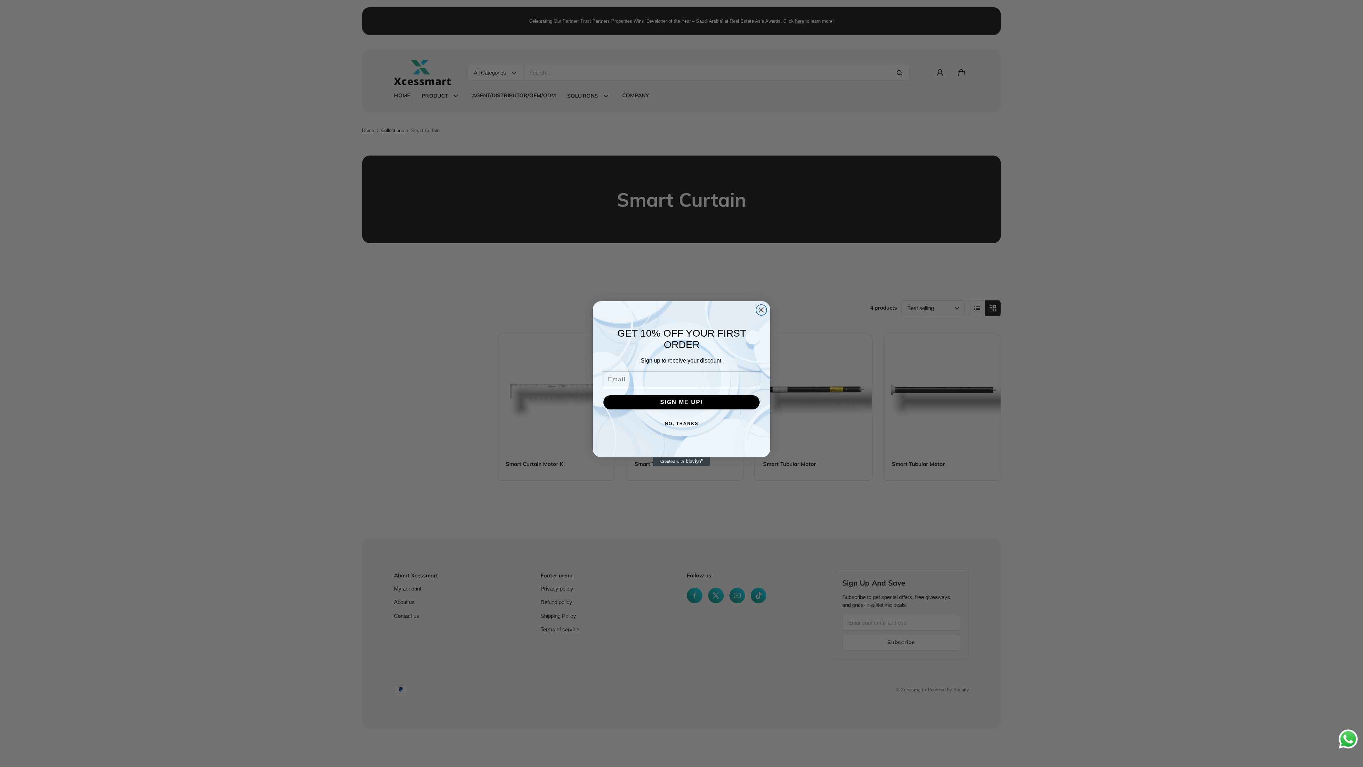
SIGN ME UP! (681, 402)
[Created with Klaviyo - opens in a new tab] (681, 461)
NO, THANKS (682, 423)
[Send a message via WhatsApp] (1348, 739)
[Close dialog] (761, 310)
